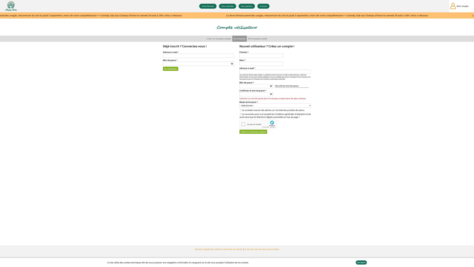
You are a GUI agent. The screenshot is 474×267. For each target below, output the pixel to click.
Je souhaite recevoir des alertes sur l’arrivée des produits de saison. (273, 110)
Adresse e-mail (171, 52)
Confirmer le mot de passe (252, 90)
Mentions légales (203, 249)
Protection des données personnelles (262, 249)
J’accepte (361, 262)
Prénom (244, 52)
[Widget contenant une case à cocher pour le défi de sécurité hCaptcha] (258, 124)
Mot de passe (170, 60)
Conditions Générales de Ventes (227, 249)
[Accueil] (11, 6)
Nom (242, 60)
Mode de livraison (248, 102)
